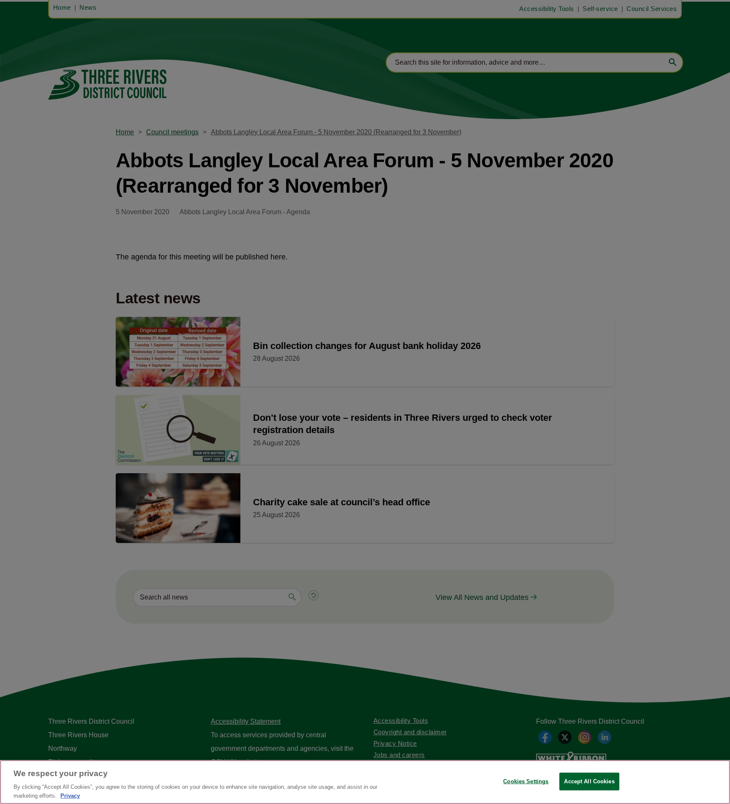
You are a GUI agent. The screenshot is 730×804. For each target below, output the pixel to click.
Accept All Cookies (589, 781)
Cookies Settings (525, 781)
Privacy (70, 795)
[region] (365, 782)
